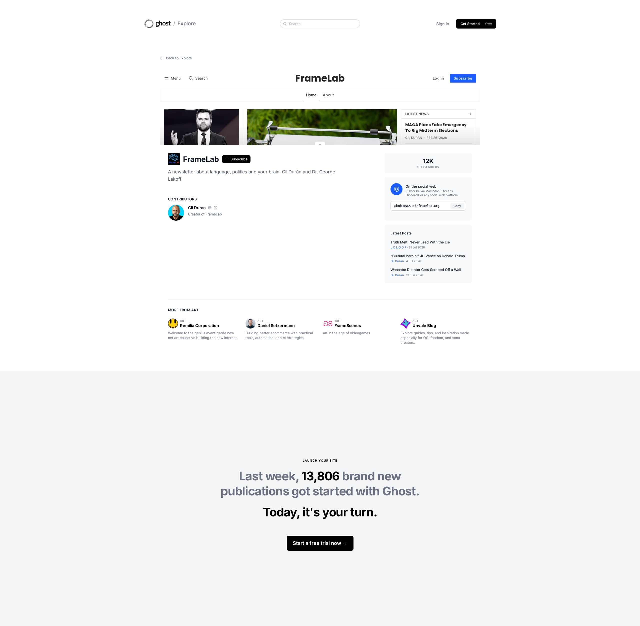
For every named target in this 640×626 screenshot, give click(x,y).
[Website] (210, 208)
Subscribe (239, 159)
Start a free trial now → (320, 543)
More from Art (183, 310)
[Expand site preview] (320, 145)
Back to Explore (179, 58)
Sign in (442, 23)
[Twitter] (216, 208)
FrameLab (201, 159)
